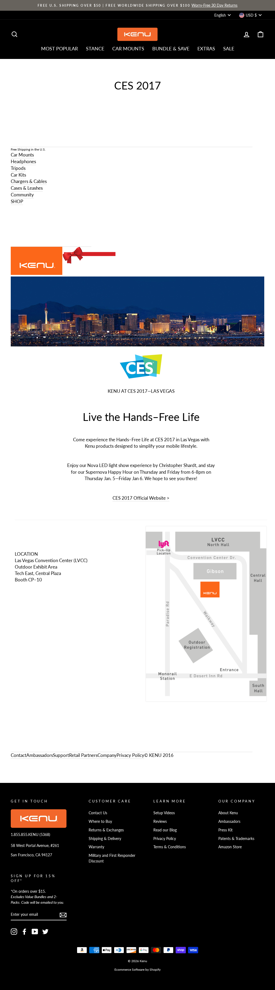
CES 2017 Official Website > (141, 498)
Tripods (18, 168)
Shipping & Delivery (105, 838)
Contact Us (98, 812)
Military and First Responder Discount (112, 858)
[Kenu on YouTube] (35, 931)
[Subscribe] (63, 914)
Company (107, 755)
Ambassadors (229, 821)
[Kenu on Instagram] (14, 931)
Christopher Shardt (177, 465)
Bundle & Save (170, 48)
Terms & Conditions (169, 847)
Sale (228, 48)
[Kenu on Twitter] (45, 931)
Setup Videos (164, 812)
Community (22, 194)
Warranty (96, 847)
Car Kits (18, 175)
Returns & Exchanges (106, 830)
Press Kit (225, 830)
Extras (206, 48)
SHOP (17, 201)
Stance (95, 48)
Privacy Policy (130, 755)
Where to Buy (100, 821)
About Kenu (228, 812)
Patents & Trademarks (236, 838)
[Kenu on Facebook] (24, 931)
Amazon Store (230, 847)
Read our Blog (165, 830)
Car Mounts (128, 48)
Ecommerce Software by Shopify (137, 969)
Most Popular (59, 48)
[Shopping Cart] (51, 226)
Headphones (23, 161)
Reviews (160, 821)
